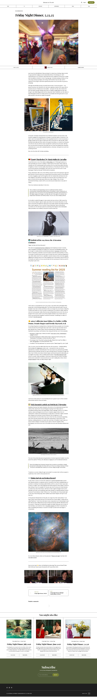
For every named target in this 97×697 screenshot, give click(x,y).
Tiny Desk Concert (32, 557)
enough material (32, 359)
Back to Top (84, 693)
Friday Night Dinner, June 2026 (48, 644)
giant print (57, 90)
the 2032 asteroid (37, 317)
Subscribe (91, 2)
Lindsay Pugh (49, 67)
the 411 (32, 329)
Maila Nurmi (39, 348)
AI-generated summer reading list (42, 248)
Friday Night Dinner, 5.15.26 (78, 644)
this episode (35, 341)
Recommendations (19, 10)
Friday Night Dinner (16, 641)
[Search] (81, 2)
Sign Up (55, 674)
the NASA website (50, 506)
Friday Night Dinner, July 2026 (19, 644)
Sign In (84, 2)
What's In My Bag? (56, 556)
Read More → (25, 655)
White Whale (49, 162)
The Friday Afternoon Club (60, 354)
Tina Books (56, 251)
